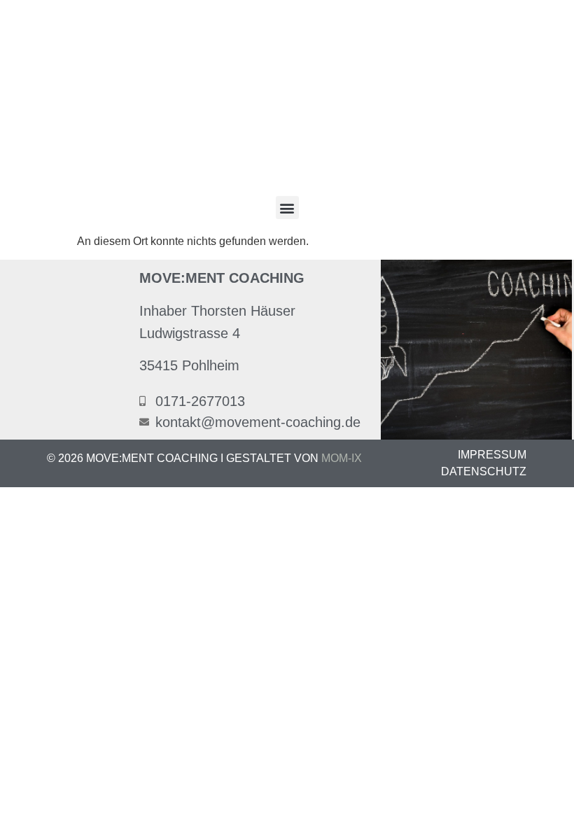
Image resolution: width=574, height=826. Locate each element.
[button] (287, 207)
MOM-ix (341, 458)
